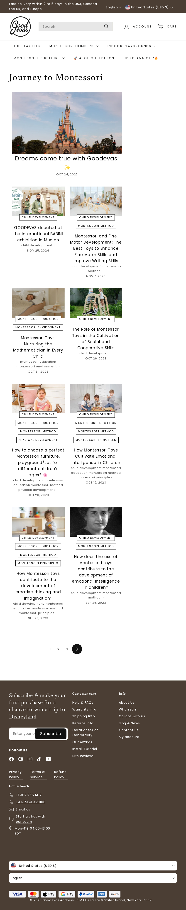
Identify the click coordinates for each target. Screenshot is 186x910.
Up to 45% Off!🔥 (141, 58)
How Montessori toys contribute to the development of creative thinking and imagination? (38, 586)
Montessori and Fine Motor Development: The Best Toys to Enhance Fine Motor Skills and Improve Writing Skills (96, 248)
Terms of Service (38, 774)
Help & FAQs (82, 702)
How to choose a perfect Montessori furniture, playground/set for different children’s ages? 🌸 (38, 462)
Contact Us (129, 730)
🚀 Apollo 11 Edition (94, 58)
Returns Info (82, 723)
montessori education (38, 319)
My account (129, 737)
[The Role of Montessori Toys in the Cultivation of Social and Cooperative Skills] (96, 303)
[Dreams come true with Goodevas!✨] (67, 123)
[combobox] (76, 26)
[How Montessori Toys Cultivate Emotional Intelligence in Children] (96, 399)
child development (38, 217)
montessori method (96, 226)
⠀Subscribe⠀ (50, 733)
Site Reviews (83, 756)
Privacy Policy (15, 774)
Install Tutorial (84, 749)
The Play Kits (27, 46)
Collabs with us (132, 716)
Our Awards (82, 742)
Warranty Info (84, 709)
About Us (126, 702)
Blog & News (129, 723)
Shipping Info (83, 716)
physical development (38, 440)
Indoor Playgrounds (130, 46)
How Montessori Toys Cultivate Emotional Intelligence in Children (95, 456)
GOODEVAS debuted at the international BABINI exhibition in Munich (38, 234)
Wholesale (128, 709)
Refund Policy (60, 774)
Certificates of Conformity (85, 732)
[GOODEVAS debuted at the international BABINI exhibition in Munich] (38, 201)
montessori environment (38, 327)
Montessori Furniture (37, 58)
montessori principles (96, 440)
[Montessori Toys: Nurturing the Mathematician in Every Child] (38, 303)
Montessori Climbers (72, 46)
